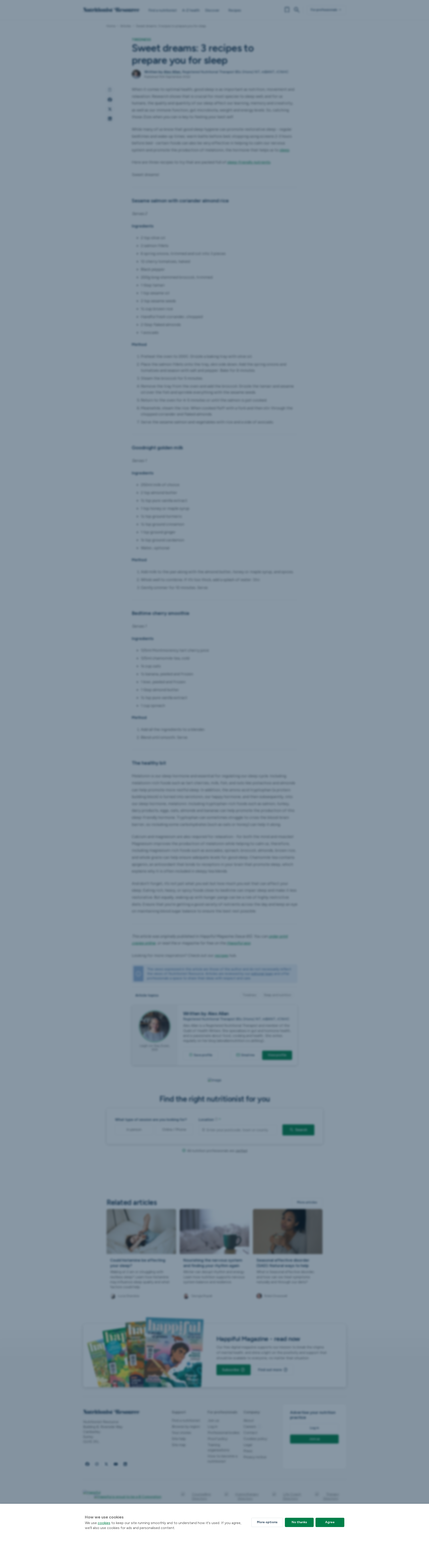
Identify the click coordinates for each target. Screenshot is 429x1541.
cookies (104, 1523)
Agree (330, 1522)
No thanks (299, 1522)
